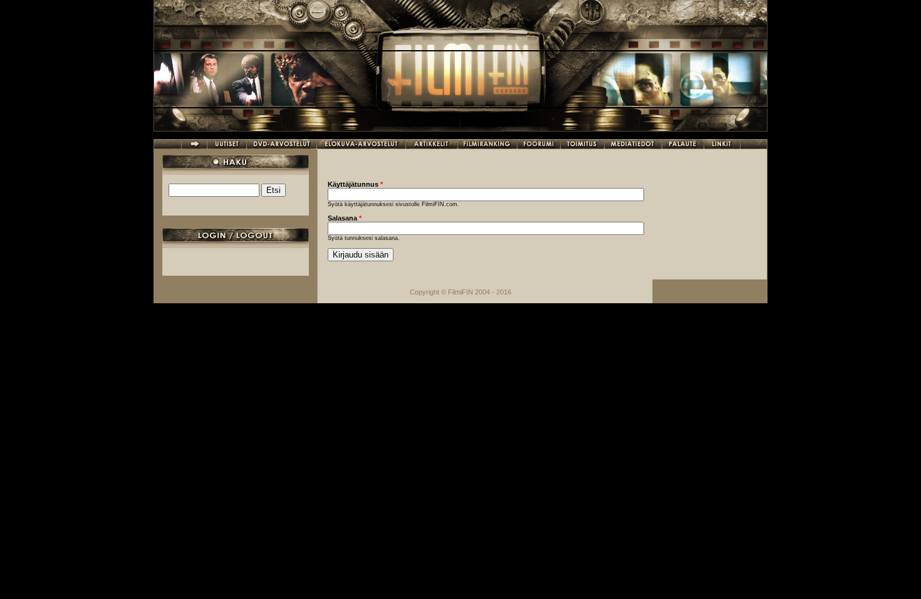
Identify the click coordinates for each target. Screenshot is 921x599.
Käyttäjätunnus (355, 184)
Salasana (345, 218)
